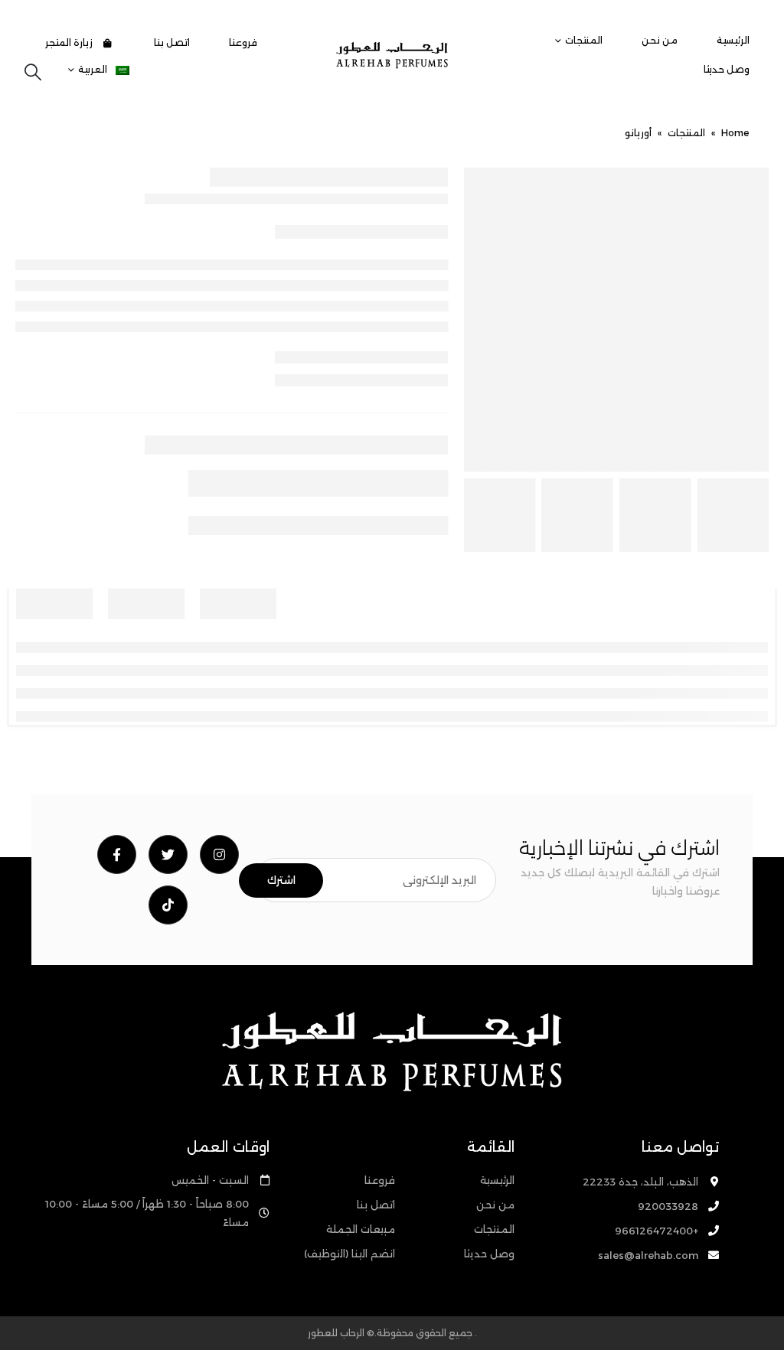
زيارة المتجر (70, 42)
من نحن (660, 40)
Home (735, 133)
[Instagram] (219, 854)
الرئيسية (733, 40)
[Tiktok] (168, 904)
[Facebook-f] (116, 854)
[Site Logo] (392, 54)
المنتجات (584, 40)
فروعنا (243, 42)
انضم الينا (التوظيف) (349, 1253)
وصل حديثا (727, 69)
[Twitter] (168, 854)
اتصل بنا (172, 42)
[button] (33, 73)
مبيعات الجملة (360, 1229)
